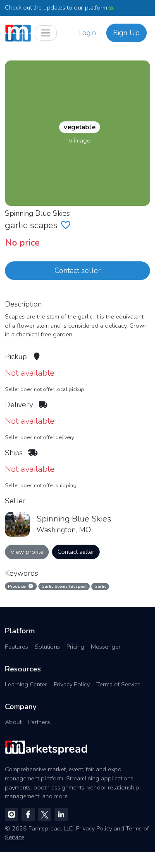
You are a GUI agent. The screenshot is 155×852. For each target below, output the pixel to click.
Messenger (106, 646)
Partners (39, 722)
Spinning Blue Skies (37, 213)
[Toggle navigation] (46, 33)
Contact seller (78, 270)
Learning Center (26, 684)
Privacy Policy (72, 684)
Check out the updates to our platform (57, 7)
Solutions (47, 646)
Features (16, 646)
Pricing (75, 646)
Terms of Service (118, 684)
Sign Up (126, 33)
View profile (26, 552)
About (13, 722)
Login (87, 33)
